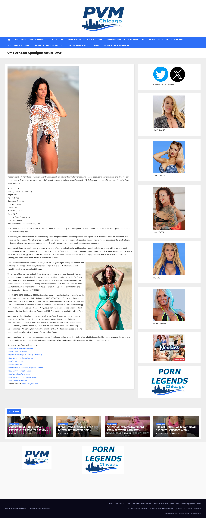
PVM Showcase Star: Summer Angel (85, 40)
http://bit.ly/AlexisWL (29, 384)
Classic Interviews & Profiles (48, 45)
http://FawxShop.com (16, 361)
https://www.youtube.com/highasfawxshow (25, 368)
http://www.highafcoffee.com (19, 371)
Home (111, 503)
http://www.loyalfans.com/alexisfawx (23, 377)
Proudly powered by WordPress (16, 508)
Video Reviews (57, 40)
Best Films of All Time (18, 45)
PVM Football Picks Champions (30, 40)
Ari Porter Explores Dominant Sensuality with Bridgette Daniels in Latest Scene (125, 429)
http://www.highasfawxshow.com (21, 358)
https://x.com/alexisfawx (18, 351)
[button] (200, 42)
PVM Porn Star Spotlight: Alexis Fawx (126, 40)
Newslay (36, 508)
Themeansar (45, 508)
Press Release (14, 424)
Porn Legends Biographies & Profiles (112, 45)
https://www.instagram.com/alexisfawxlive (25, 355)
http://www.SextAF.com (17, 380)
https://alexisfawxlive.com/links (20, 348)
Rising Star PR (160, 424)
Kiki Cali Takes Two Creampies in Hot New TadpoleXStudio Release (176, 429)
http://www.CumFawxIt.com (19, 374)
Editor (30, 433)
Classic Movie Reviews (79, 45)
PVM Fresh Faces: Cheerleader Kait (166, 40)
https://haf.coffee (15, 364)
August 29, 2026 (17, 433)
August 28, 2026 (164, 433)
